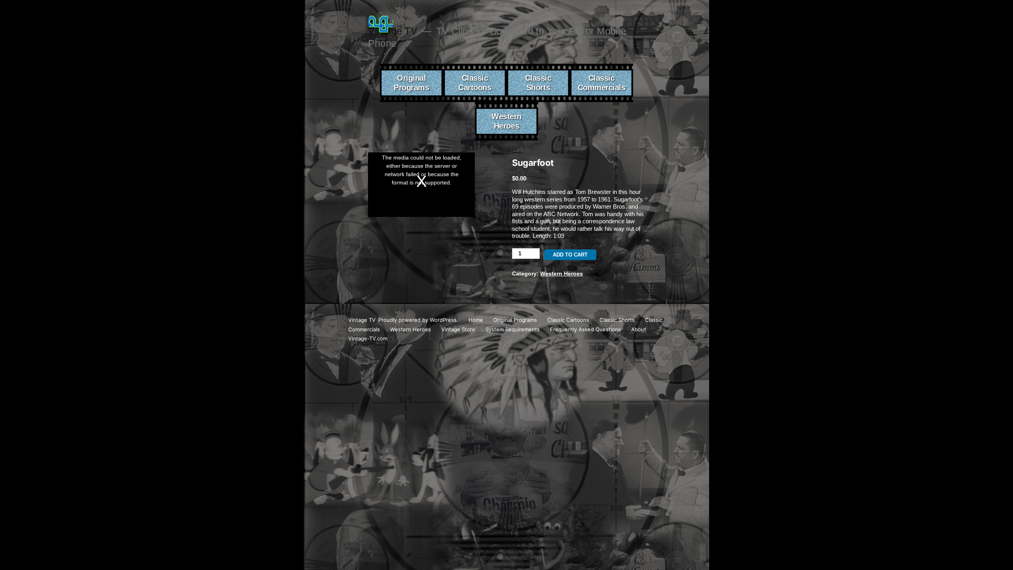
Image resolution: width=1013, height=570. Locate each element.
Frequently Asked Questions (585, 329)
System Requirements (513, 329)
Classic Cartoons (474, 83)
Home (476, 320)
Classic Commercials (602, 83)
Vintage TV (361, 320)
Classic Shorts (538, 83)
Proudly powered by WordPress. (419, 320)
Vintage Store (458, 329)
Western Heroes (506, 121)
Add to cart (570, 255)
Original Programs (411, 83)
